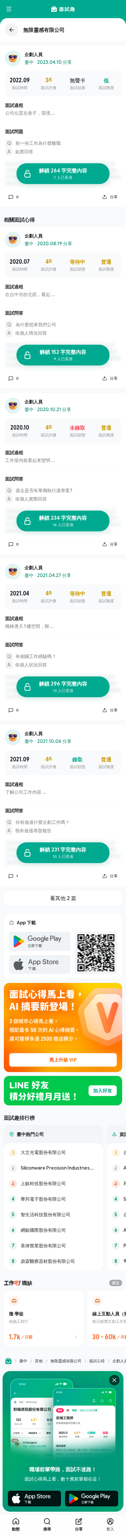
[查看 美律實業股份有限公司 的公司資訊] (53, 1245)
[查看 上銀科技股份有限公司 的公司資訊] (53, 1183)
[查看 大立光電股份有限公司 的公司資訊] (53, 1152)
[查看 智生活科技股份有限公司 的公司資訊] (53, 1214)
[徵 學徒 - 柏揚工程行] (43, 1318)
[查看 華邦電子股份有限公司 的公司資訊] (53, 1199)
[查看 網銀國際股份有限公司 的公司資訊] (53, 1230)
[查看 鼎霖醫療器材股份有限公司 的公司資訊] (53, 1261)
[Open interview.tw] (8, 1360)
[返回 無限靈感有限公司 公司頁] (63, 29)
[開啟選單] (9, 9)
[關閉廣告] (114, 1380)
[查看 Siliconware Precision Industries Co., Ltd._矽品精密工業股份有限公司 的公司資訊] (53, 1168)
